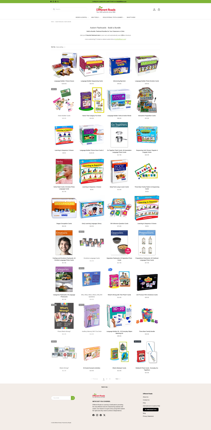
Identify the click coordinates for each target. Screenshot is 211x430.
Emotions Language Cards (92, 258)
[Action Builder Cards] (64, 100)
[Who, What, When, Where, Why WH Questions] (92, 279)
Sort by (53, 47)
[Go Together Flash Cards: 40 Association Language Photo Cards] (119, 135)
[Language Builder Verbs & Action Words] (119, 100)
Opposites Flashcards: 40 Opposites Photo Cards (119, 259)
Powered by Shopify (66, 422)
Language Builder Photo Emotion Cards (147, 81)
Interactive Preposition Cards (147, 115)
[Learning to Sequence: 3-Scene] (64, 135)
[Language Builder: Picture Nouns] (64, 65)
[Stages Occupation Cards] (64, 208)
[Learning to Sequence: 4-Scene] (92, 171)
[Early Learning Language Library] (92, 208)
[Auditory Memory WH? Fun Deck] (92, 316)
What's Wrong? (64, 368)
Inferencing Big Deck (119, 81)
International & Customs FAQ (151, 406)
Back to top (105, 387)
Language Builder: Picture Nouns (64, 81)
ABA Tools (95, 17)
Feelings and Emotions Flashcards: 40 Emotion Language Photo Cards (64, 259)
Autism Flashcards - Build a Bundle (63, 21)
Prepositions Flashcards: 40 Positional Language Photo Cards (147, 259)
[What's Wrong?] (64, 352)
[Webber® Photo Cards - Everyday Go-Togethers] (147, 352)
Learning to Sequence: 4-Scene (91, 187)
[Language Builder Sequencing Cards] (92, 65)
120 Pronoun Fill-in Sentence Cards (147, 294)
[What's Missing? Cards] (119, 352)
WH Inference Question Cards (119, 223)
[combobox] (69, 9)
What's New (131, 17)
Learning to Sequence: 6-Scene (147, 223)
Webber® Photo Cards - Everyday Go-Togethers (147, 369)
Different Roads (58, 422)
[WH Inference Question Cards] (119, 208)
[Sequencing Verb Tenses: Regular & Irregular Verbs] (147, 135)
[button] (159, 9)
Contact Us (146, 400)
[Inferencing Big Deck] (119, 65)
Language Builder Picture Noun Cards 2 (92, 150)
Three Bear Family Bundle (147, 331)
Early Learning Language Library (91, 223)
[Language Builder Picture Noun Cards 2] (92, 135)
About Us (145, 397)
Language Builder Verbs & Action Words (119, 115)
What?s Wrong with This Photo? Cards (119, 294)
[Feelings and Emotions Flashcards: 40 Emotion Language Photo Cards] (64, 243)
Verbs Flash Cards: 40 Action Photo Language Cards (64, 188)
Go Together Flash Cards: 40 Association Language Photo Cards (119, 151)
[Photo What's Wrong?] (64, 316)
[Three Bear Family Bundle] (147, 316)
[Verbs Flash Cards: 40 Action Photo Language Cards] (64, 171)
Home (52, 21)
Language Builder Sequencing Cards (92, 81)
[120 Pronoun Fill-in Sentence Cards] (147, 279)
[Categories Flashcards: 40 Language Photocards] (64, 279)
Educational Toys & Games (113, 17)
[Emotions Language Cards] (92, 243)
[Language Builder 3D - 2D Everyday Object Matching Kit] (119, 316)
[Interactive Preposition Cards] (147, 100)
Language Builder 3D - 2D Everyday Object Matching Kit (119, 332)
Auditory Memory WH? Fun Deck (91, 331)
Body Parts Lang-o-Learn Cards (119, 187)
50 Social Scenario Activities (91, 368)
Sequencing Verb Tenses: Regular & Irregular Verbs (147, 151)
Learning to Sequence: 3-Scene (64, 150)
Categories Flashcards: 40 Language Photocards (64, 295)
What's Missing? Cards (119, 368)
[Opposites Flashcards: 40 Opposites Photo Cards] (119, 243)
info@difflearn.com (120, 39)
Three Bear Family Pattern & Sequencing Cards (147, 188)
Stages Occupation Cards (64, 223)
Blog (144, 413)
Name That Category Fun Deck (91, 115)
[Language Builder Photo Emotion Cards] (147, 65)
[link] (94, 379)
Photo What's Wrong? (64, 331)
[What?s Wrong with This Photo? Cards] (119, 279)
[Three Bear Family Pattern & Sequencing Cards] (147, 171)
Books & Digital (81, 17)
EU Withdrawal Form (151, 409)
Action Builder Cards (64, 115)
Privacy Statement (148, 416)
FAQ (144, 403)
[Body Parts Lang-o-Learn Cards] (119, 171)
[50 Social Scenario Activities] (92, 352)
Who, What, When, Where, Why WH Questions (91, 295)
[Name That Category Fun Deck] (92, 100)
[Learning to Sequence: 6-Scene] (147, 208)
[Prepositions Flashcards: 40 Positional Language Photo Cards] (147, 243)
